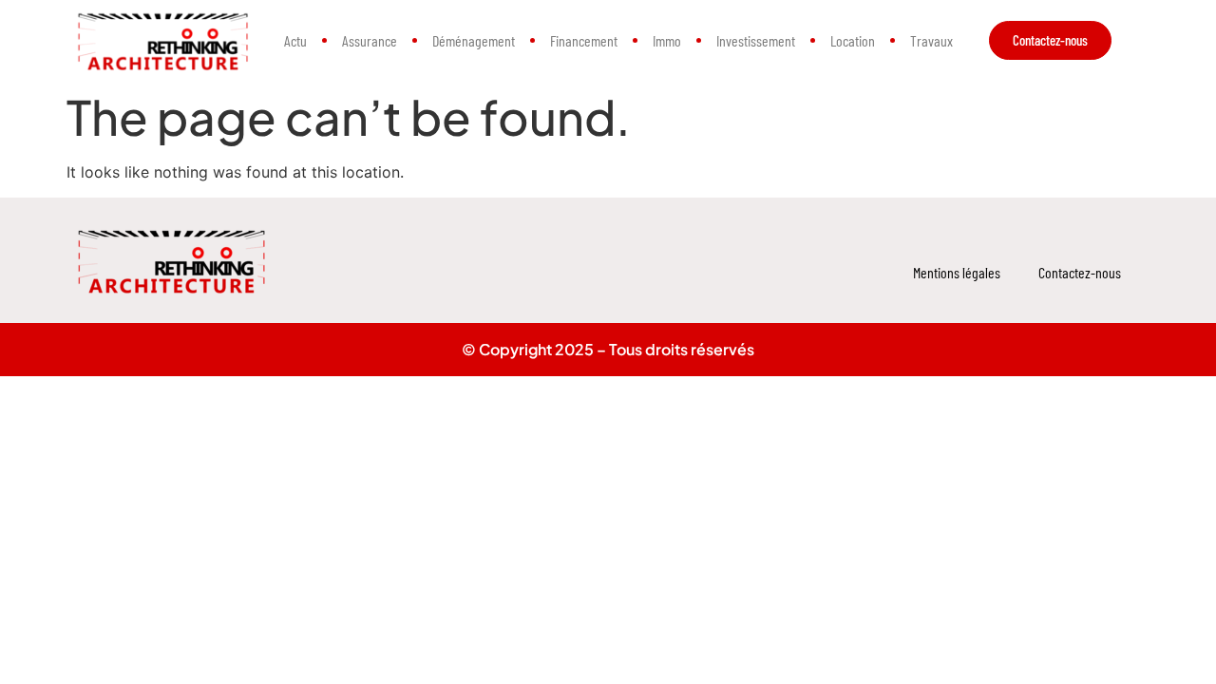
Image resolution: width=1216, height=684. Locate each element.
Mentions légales (956, 272)
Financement (584, 40)
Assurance (369, 40)
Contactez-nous (1079, 272)
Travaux (931, 40)
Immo (667, 40)
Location (852, 40)
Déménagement (473, 40)
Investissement (755, 40)
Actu (295, 40)
